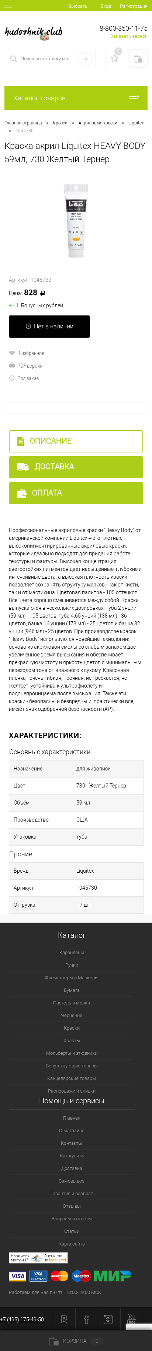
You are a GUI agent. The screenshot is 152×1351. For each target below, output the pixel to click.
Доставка (53, 466)
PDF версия (29, 365)
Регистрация (134, 6)
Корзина (81, 1341)
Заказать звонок (129, 36)
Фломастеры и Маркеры (72, 977)
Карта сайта (72, 1244)
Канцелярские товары (71, 1078)
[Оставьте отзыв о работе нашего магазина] (80, 1259)
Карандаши (71, 952)
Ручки (71, 965)
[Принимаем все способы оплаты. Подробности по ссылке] (80, 1277)
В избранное (30, 353)
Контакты (71, 1143)
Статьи (71, 1231)
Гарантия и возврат (72, 1193)
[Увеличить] (76, 221)
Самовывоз (71, 1181)
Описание (50, 441)
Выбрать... (79, 6)
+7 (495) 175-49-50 (22, 1319)
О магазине (71, 1130)
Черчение (71, 1015)
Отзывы (72, 1206)
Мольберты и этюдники (71, 1053)
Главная (71, 1118)
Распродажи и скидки (72, 1091)
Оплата (46, 492)
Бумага (72, 990)
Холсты (71, 1040)
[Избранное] (114, 58)
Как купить (72, 1155)
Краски (72, 1028)
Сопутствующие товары (72, 1066)
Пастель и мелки (71, 1003)
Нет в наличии (53, 326)
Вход (106, 6)
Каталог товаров (39, 98)
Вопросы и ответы (72, 1218)
